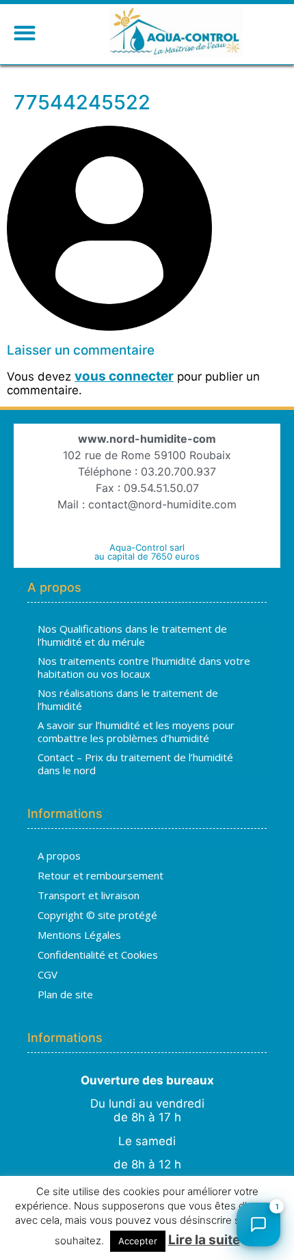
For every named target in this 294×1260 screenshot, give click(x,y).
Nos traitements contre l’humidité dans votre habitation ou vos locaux (144, 667)
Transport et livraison (88, 895)
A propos (59, 855)
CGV (47, 974)
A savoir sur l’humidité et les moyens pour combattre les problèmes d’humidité (136, 731)
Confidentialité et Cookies (98, 954)
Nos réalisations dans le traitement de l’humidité (128, 699)
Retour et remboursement (100, 875)
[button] (24, 32)
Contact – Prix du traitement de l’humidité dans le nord (135, 764)
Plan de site (65, 994)
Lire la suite (204, 1240)
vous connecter (124, 376)
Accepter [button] (137, 1240)
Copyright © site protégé (97, 915)
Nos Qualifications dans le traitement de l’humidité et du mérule (132, 635)
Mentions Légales (79, 935)
